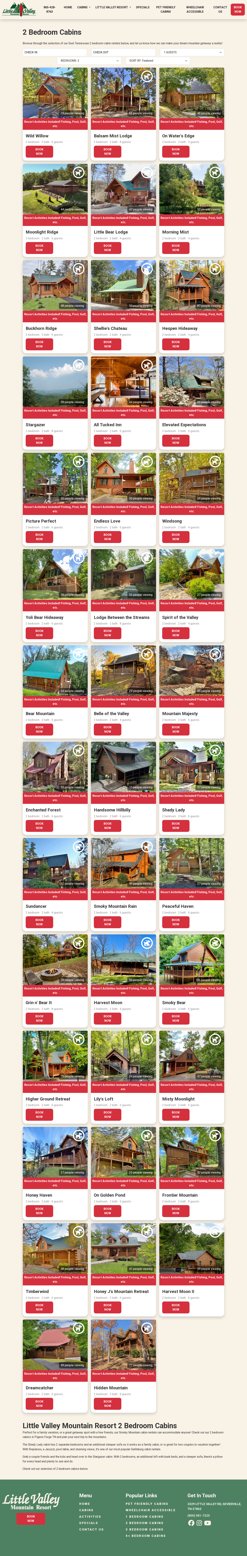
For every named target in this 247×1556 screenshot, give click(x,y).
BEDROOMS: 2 (70, 60)
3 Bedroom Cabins (145, 1529)
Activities (90, 1516)
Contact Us (220, 9)
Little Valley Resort (112, 7)
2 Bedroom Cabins (145, 1523)
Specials (143, 7)
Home (68, 7)
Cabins (82, 7)
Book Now (238, 9)
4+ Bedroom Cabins (146, 1536)
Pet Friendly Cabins (165, 9)
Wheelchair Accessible (195, 9)
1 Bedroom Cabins (145, 1516)
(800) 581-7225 (199, 1515)
